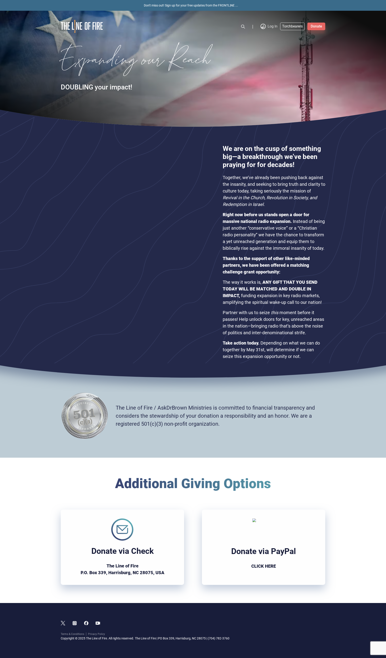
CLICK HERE (263, 566)
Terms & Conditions (72, 634)
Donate (316, 26)
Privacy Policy (96, 634)
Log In (272, 26)
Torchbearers (292, 26)
